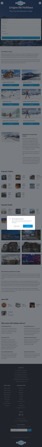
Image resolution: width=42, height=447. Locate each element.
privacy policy (14, 222)
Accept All (28, 226)
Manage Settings (17, 226)
